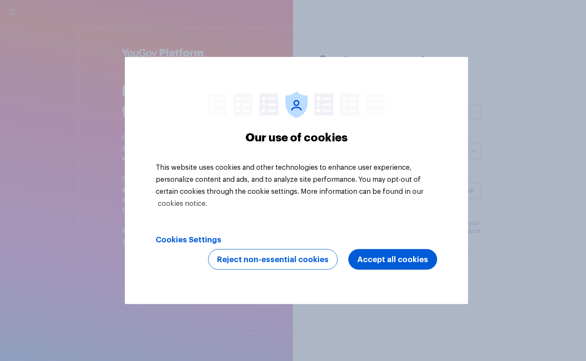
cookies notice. (182, 203)
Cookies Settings (188, 240)
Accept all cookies (392, 259)
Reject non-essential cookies (273, 259)
